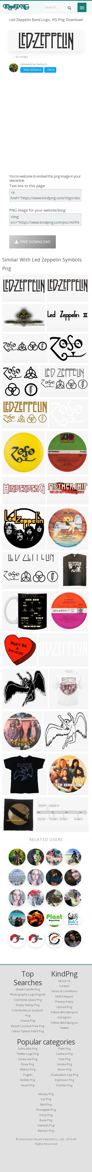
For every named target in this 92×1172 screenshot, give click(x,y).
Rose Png (27, 1064)
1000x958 (57, 792)
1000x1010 (56, 471)
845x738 (10, 706)
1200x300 (56, 329)
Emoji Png (46, 1115)
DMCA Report (64, 996)
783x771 (57, 706)
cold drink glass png (28, 1000)
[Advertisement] (46, 123)
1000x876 (11, 471)
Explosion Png (64, 1080)
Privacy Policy (64, 1002)
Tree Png (64, 1059)
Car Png (46, 1099)
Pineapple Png (46, 1110)
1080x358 (56, 501)
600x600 (69, 586)
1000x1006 (60, 628)
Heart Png (27, 1085)
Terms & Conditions (64, 991)
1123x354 (56, 299)
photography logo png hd (27, 994)
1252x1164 (54, 749)
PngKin (27, 1075)
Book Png (46, 1120)
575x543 (10, 664)
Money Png (46, 1094)
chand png (27, 1021)
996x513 (10, 329)
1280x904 (58, 360)
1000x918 (11, 749)
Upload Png (64, 1007)
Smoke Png (64, 1064)
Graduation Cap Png (64, 1075)
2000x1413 (59, 426)
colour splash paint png (27, 1031)
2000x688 (11, 299)
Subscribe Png (27, 1049)
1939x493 (11, 501)
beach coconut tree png (27, 1026)
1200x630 (11, 586)
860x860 (10, 792)
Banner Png (46, 1131)
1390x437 (45, 829)
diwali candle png (28, 989)
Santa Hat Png (27, 1059)
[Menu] (81, 7)
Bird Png (46, 1104)
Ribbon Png (27, 1069)
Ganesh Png (46, 1125)
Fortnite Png (64, 1085)
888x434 (10, 426)
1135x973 (11, 628)
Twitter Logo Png (28, 1054)
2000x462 (11, 360)
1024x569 (47, 664)
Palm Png (64, 1049)
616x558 (10, 394)
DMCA (50, 69)
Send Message (32, 69)
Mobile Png (27, 1080)
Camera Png (64, 1054)
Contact (64, 986)
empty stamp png (27, 1005)
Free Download (34, 241)
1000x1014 (57, 547)
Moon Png (64, 1069)
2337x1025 (50, 394)
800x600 (10, 547)
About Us (64, 981)
